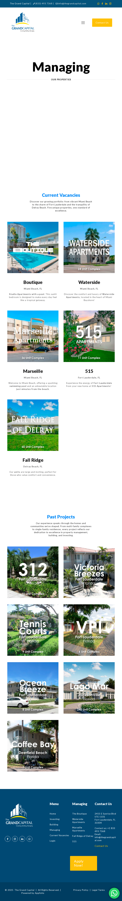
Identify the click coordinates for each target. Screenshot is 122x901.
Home (53, 813)
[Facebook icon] (102, 3)
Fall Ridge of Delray (82, 836)
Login (52, 840)
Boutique (32, 282)
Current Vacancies (59, 835)
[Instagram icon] (110, 3)
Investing (55, 819)
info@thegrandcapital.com (72, 3)
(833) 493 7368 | (44, 3)
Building (54, 824)
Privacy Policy (80, 890)
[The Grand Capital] (22, 22)
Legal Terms (98, 890)
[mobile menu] (83, 22)
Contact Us (102, 22)
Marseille (33, 371)
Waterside (89, 282)
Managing (55, 830)
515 (89, 371)
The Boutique (79, 813)
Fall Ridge (33, 460)
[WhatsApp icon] (98, 3)
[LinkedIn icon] (106, 3)
